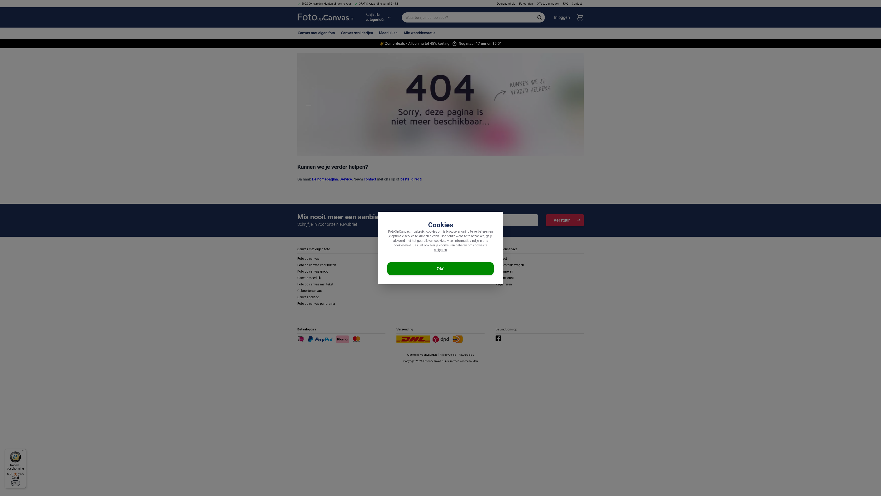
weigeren (440, 250)
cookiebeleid (402, 245)
